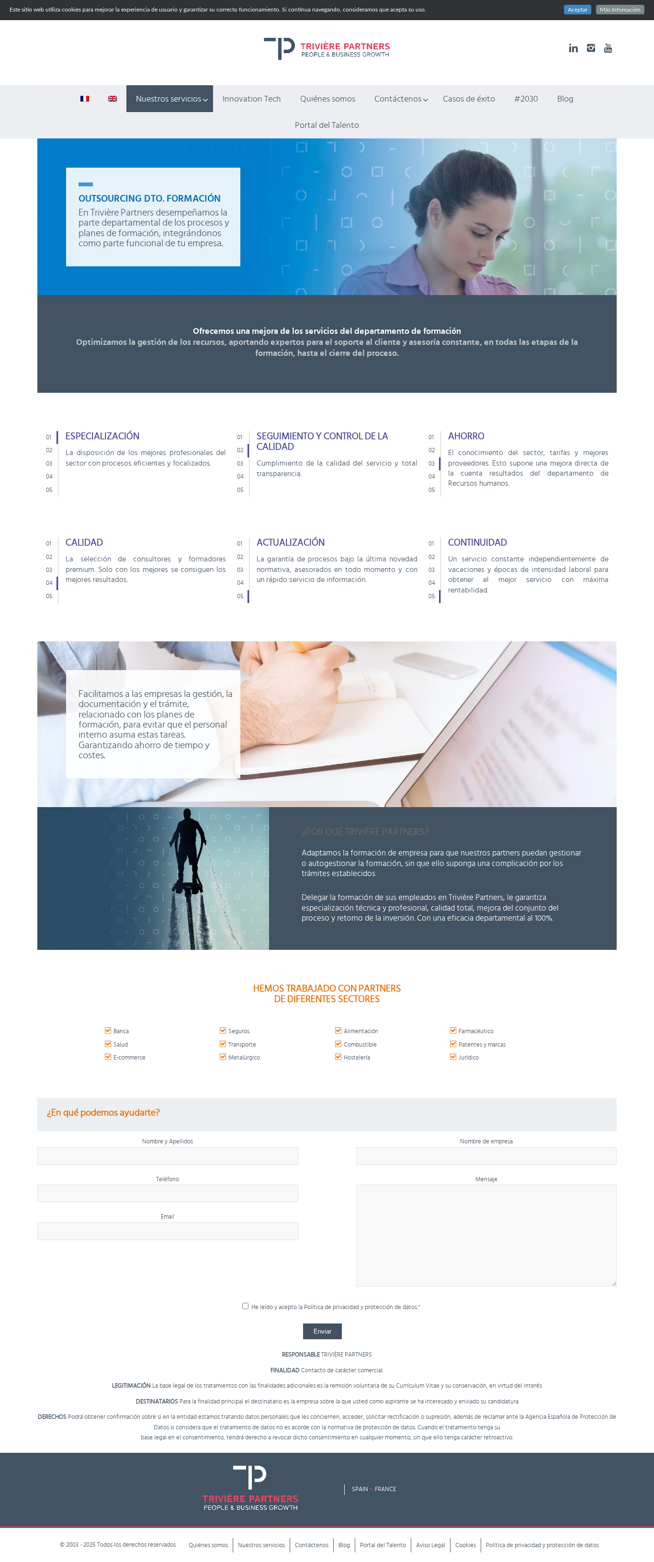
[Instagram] (591, 48)
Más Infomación (620, 9)
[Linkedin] (573, 48)
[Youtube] (608, 48)
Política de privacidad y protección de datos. (362, 1307)
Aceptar (577, 9)
